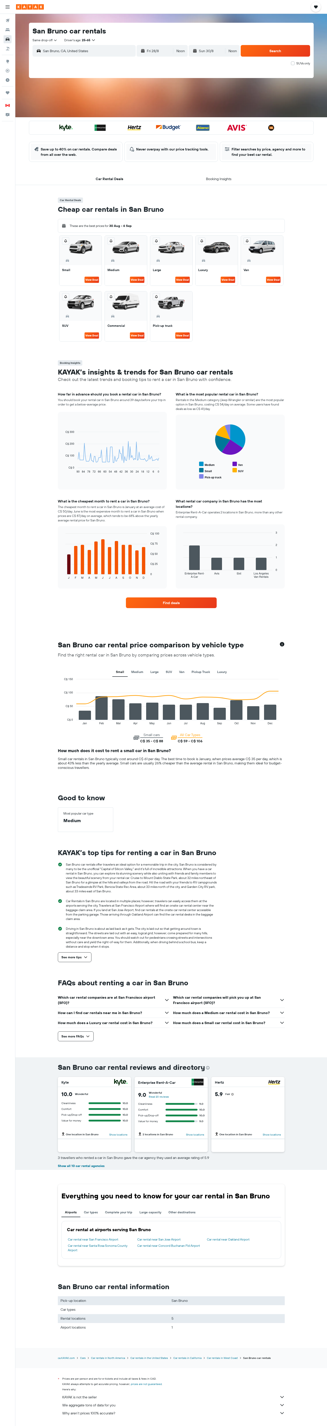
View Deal (91, 279)
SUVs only (303, 63)
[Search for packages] (7, 48)
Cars (83, 1358)
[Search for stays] (7, 29)
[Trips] (7, 92)
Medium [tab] (137, 672)
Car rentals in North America (108, 1358)
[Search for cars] (7, 39)
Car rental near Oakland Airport (228, 1239)
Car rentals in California (187, 1358)
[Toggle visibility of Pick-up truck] (210, 476)
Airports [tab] (71, 1212)
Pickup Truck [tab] (201, 672)
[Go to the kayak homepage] (30, 7)
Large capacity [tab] (150, 1212)
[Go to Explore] (7, 61)
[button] (7, 7)
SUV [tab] (169, 672)
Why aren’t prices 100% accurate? (88, 1413)
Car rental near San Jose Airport (159, 1239)
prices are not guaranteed (146, 1384)
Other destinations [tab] (182, 1212)
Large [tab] (154, 672)
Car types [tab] (91, 1212)
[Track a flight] (7, 70)
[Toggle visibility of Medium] (207, 464)
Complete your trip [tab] (118, 1212)
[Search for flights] (7, 20)
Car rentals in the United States (149, 1358)
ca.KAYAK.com (66, 1358)
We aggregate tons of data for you (88, 1405)
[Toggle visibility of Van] (237, 464)
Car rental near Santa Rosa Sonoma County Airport (97, 1248)
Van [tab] (181, 672)
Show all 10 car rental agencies (81, 1166)
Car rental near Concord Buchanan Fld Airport (168, 1246)
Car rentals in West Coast (222, 1358)
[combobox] (44, 40)
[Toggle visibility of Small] (205, 470)
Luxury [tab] (222, 672)
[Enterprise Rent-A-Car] (197, 1082)
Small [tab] (120, 672)
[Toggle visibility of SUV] (238, 470)
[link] (171, 602)
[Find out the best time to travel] (7, 80)
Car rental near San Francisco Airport (93, 1239)
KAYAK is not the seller (79, 1397)
